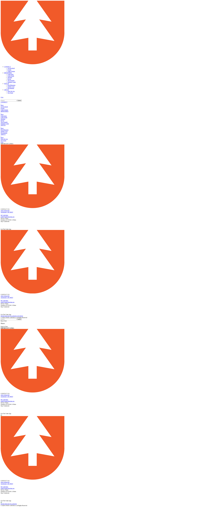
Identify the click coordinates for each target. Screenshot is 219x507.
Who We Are (11, 91)
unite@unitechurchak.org (7, 217)
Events (9, 69)
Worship (10, 77)
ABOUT (6, 89)
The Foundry (11, 80)
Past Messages (11, 85)
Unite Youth (11, 76)
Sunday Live (11, 86)
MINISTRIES (8, 73)
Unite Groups (11, 71)
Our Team (10, 93)
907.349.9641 (4, 215)
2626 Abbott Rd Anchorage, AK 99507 (7, 211)
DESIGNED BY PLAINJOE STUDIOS (12, 316)
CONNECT (7, 66)
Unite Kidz (11, 74)
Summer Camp (12, 82)
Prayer (9, 79)
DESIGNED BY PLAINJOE (9, 504)
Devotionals (11, 88)
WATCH (6, 83)
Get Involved (11, 68)
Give (2, 97)
